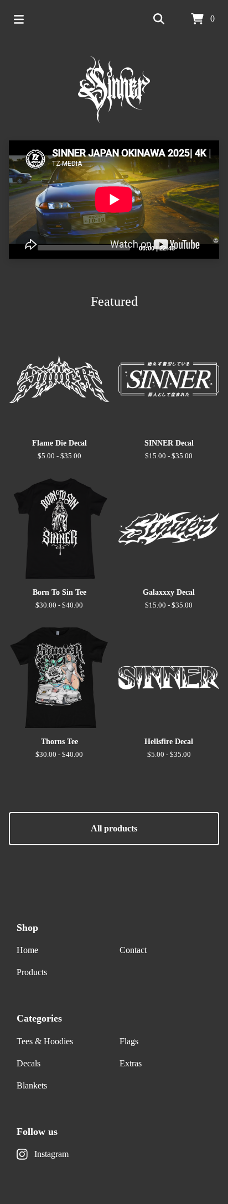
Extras (131, 1063)
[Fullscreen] (204, 247)
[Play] (23, 247)
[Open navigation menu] (19, 19)
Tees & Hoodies (45, 1041)
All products (114, 828)
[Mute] (186, 247)
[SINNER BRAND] (114, 89)
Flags (129, 1041)
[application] (114, 199)
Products (32, 972)
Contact (133, 950)
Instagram (51, 1154)
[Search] (159, 19)
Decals (28, 1063)
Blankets (32, 1085)
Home (27, 950)
